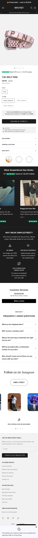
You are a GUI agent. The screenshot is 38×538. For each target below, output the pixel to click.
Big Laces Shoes (7, 499)
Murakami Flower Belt (8, 492)
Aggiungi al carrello (19, 121)
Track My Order (7, 466)
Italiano (21, 524)
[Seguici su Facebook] (3, 518)
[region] (19, 422)
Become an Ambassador (9, 512)
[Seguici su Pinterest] (13, 518)
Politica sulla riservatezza (9, 469)
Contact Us (5, 479)
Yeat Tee (4, 502)
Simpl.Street (19, 382)
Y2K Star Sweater (7, 495)
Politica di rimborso (8, 473)
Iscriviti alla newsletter (15, 455)
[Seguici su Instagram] (8, 518)
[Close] (36, 527)
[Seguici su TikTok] (18, 518)
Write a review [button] (19, 301)
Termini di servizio (7, 476)
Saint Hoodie (6, 489)
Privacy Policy (18, 535)
